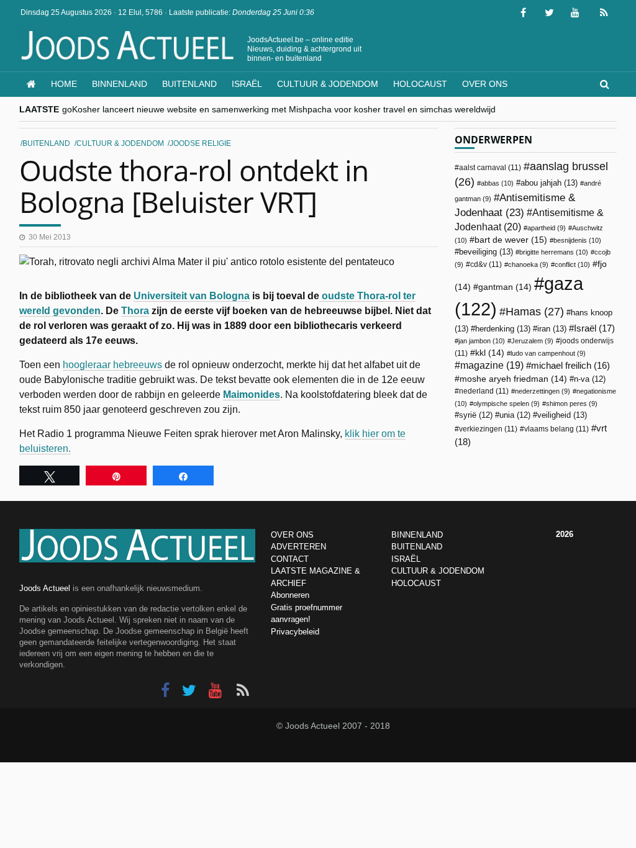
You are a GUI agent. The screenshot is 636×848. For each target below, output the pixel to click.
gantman (505, 287)
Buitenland (189, 84)
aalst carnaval (490, 167)
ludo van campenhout (548, 353)
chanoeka (528, 264)
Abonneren (290, 595)
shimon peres (571, 403)
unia (514, 415)
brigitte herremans (553, 252)
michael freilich (570, 366)
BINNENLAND (417, 534)
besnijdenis (577, 240)
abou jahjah (549, 182)
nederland (484, 391)
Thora (135, 310)
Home (64, 84)
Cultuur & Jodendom (327, 84)
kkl (489, 353)
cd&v (486, 264)
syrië (476, 415)
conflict (572, 264)
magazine (492, 365)
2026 (564, 534)
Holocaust (420, 84)
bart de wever (511, 240)
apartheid (546, 228)
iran (551, 328)
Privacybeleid (295, 631)
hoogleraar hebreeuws (112, 364)
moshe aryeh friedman (513, 379)
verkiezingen (488, 429)
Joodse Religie (200, 143)
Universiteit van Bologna (192, 296)
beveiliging (486, 251)
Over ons (484, 84)
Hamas (535, 311)
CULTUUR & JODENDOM (437, 570)
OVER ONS (292, 534)
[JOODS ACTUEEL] (31, 84)
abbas (497, 183)
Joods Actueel (44, 588)
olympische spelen (506, 403)
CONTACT (290, 559)
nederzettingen (542, 391)
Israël (247, 84)
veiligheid (562, 415)
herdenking (502, 328)
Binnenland (119, 84)
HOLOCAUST (416, 583)
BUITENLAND (416, 546)
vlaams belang (556, 429)
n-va (590, 379)
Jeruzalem (532, 341)
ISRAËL (405, 559)
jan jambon (481, 341)
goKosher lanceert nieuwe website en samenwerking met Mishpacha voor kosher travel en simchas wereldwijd (279, 109)
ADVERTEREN (298, 546)
